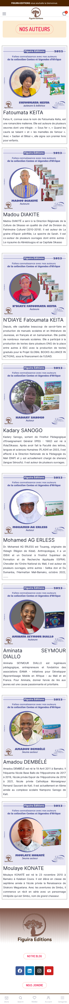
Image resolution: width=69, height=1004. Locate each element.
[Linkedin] (29, 970)
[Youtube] (49, 970)
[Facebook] (20, 970)
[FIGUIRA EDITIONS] (36, 13)
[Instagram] (39, 970)
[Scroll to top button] (63, 989)
